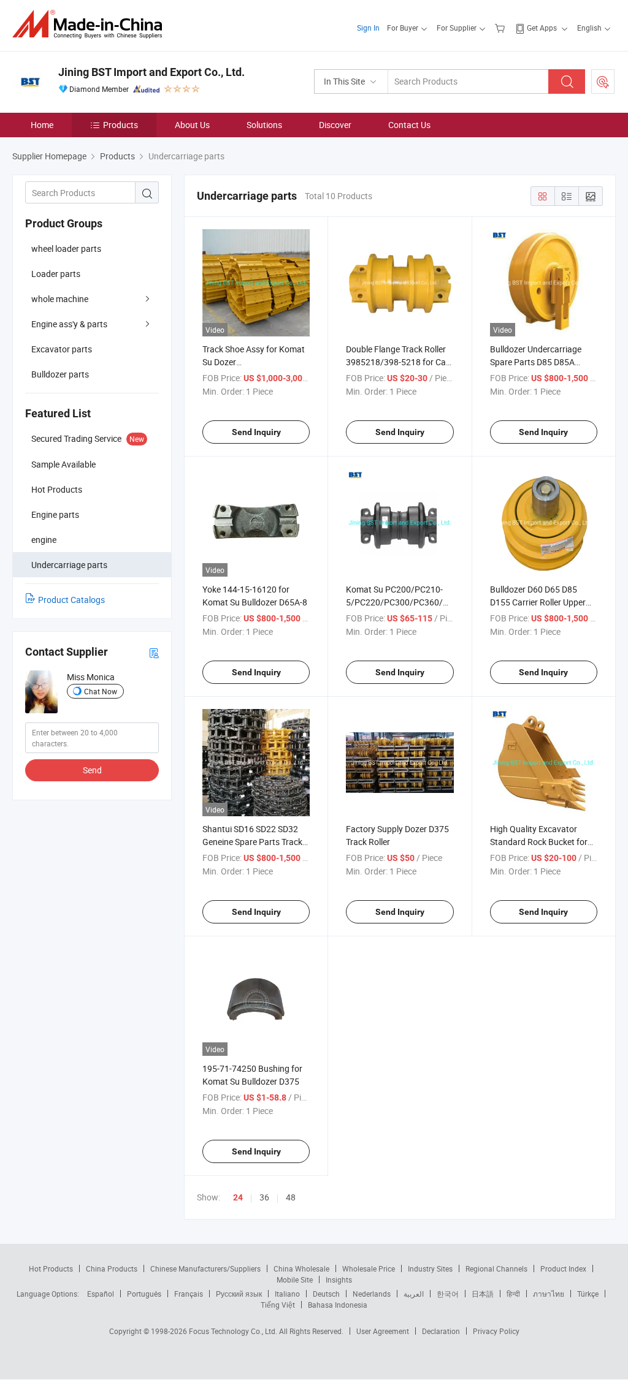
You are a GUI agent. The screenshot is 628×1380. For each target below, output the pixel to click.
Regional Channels (496, 1268)
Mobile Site (295, 1279)
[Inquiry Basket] (501, 27)
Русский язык (239, 1293)
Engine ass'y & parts (69, 324)
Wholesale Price (368, 1268)
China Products (111, 1268)
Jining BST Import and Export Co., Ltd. (151, 72)
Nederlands (372, 1293)
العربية (414, 1293)
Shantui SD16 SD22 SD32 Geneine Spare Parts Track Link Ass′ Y (252, 841)
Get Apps (542, 27)
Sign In (368, 27)
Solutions (264, 125)
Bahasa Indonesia (337, 1305)
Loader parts (55, 273)
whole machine (59, 299)
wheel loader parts (66, 248)
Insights (339, 1279)
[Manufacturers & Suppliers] (91, 24)
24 (238, 1197)
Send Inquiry (256, 432)
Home (42, 125)
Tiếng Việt (278, 1305)
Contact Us (409, 125)
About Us (192, 125)
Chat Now (100, 691)
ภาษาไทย (548, 1293)
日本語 (483, 1293)
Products (120, 125)
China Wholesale (301, 1268)
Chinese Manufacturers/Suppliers (205, 1268)
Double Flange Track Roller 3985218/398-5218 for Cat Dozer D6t (397, 362)
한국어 (448, 1293)
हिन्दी (513, 1293)
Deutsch (326, 1293)
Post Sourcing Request (603, 81)
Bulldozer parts (60, 374)
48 (291, 1197)
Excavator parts (61, 349)
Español (100, 1293)
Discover (335, 125)
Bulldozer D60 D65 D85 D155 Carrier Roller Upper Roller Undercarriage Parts (540, 602)
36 (264, 1197)
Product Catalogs (71, 599)
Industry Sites (430, 1268)
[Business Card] (154, 652)
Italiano (287, 1293)
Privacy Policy (496, 1331)
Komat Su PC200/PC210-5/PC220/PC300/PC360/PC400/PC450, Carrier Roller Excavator (423, 602)
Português (144, 1293)
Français (188, 1293)
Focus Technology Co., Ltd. (234, 1331)
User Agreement (382, 1331)
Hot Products (51, 1268)
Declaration (441, 1331)
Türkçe (588, 1293)
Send (92, 770)
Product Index (563, 1268)
